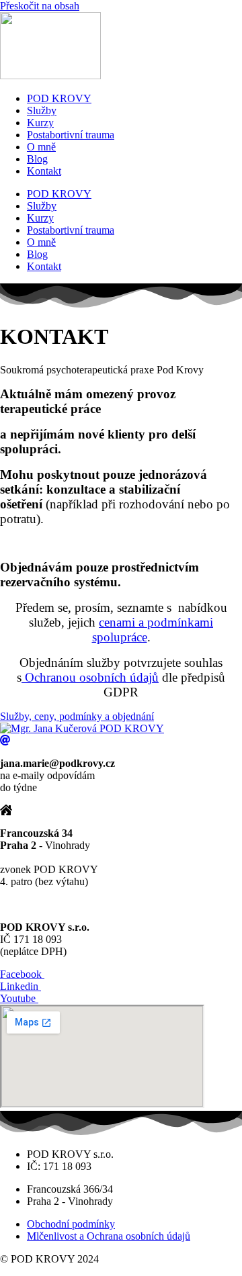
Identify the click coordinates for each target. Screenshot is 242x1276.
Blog (37, 159)
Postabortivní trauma (70, 134)
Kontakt (44, 171)
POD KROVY (59, 98)
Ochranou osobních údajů (90, 677)
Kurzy (40, 122)
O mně (41, 146)
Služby (41, 110)
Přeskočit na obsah (39, 5)
